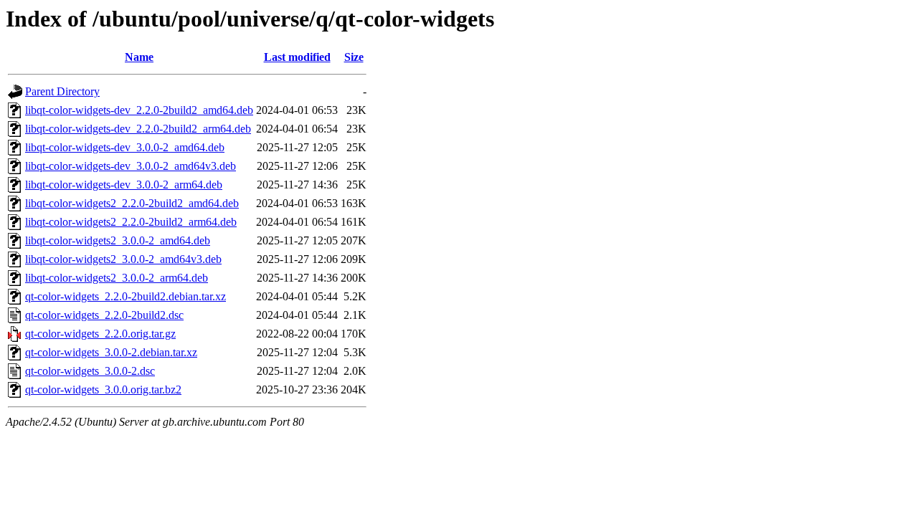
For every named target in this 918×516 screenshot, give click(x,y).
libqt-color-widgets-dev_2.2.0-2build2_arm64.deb (138, 129)
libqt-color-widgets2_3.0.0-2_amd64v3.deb (123, 259)
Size (354, 57)
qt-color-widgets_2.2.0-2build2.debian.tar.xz (125, 296)
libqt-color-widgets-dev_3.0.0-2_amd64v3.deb (130, 166)
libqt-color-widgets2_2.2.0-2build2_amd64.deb (132, 203)
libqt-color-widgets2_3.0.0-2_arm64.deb (116, 278)
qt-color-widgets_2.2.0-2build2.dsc (104, 315)
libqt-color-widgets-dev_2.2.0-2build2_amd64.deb (139, 110)
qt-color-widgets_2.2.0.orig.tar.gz (100, 334)
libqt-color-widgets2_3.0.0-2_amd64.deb (117, 240)
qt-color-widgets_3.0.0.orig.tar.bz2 (103, 389)
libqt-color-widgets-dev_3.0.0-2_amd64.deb (124, 147)
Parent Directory (62, 91)
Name (139, 57)
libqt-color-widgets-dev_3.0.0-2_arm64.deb (123, 184)
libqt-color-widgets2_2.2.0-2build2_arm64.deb (131, 222)
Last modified (297, 57)
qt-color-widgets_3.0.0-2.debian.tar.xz (111, 352)
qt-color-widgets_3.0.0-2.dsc (90, 371)
